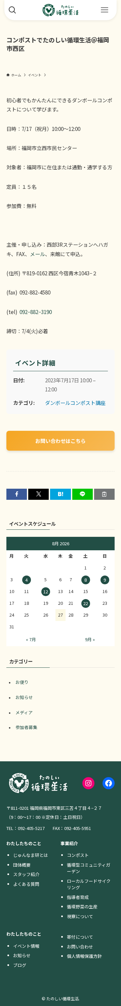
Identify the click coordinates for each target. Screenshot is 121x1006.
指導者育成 (78, 897)
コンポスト (78, 855)
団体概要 (22, 865)
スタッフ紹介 (26, 874)
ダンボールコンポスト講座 (75, 402)
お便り (22, 682)
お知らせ (24, 697)
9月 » (90, 639)
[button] (16, 494)
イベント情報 (26, 946)
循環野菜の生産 (82, 906)
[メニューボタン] (104, 10)
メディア (24, 712)
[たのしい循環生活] (60, 10)
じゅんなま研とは (30, 855)
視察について (80, 916)
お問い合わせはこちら (60, 440)
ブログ (19, 965)
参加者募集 (26, 727)
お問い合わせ (80, 946)
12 (45, 591)
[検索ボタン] (12, 10)
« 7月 (31, 639)
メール (37, 253)
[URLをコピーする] (104, 494)
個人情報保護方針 (84, 956)
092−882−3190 (35, 311)
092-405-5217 (31, 828)
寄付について (80, 937)
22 (85, 603)
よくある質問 (26, 884)
